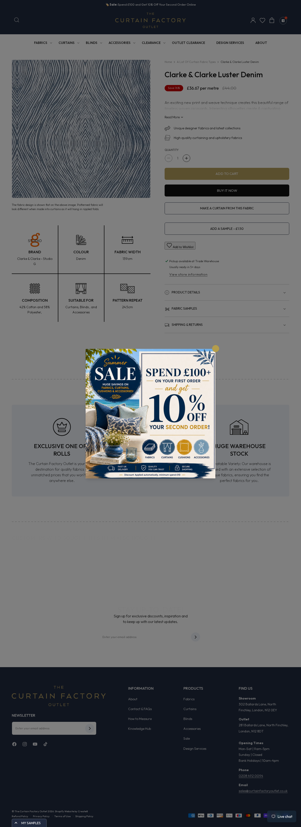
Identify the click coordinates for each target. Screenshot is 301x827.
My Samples (31, 823)
